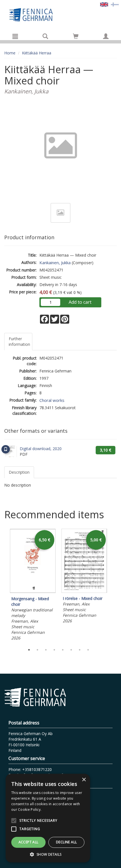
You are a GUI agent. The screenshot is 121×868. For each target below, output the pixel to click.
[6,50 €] (33, 591)
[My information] (105, 36)
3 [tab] (46, 650)
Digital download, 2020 (41, 448)
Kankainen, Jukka (55, 262)
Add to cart (80, 302)
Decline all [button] (66, 842)
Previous (3, 585)
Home (9, 53)
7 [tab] (79, 650)
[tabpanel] (33, 585)
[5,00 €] (84, 591)
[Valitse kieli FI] (115, 4)
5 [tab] (63, 650)
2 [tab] (37, 650)
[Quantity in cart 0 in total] (75, 37)
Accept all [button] (29, 842)
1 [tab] (29, 650)
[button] (47, 854)
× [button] (84, 780)
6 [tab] (71, 650)
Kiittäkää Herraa (36, 53)
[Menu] (15, 36)
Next (114, 585)
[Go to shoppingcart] (75, 36)
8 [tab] (88, 650)
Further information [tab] (19, 341)
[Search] (45, 36)
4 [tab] (54, 650)
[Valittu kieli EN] (104, 4)
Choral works (51, 400)
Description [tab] (19, 472)
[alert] (48, 818)
